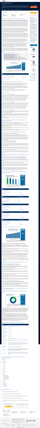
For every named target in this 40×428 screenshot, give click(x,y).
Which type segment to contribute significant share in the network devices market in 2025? (15, 401)
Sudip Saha (9, 9)
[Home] (2, 2)
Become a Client (19, 425)
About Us (18, 424)
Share (22, 71)
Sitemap (32, 425)
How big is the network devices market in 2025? (10, 391)
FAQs (30, 425)
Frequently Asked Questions (32, 42)
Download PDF (34, 15)
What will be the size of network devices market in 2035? (11, 393)
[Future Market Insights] (4, 1)
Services (6, 423)
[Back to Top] (38, 422)
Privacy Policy (34, 424)
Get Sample (9, 406)
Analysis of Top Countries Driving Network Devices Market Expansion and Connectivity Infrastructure (33, 32)
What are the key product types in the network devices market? (12, 398)
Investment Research (8, 425)
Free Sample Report (34, 12)
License (21, 9)
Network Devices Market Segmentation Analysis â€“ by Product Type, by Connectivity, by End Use (33, 40)
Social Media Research (13, 425)
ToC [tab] (10, 11)
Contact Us (19, 426)
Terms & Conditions (31, 424)
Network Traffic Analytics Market (33, 412)
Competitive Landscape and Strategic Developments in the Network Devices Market (33, 36)
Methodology (33, 45)
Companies (16, 11)
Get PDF (23, 406)
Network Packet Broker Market (24, 412)
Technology (4, 2)
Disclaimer (28, 424)
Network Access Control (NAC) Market (15, 412)
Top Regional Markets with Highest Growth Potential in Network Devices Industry (33, 29)
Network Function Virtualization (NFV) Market (6, 414)
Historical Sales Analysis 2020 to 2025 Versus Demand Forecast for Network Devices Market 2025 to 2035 (33, 25)
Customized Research (13, 424)
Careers (21, 424)
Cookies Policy (28, 425)
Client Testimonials (23, 425)
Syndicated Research (8, 424)
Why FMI (24, 424)
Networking (7, 2)
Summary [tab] (4, 11)
